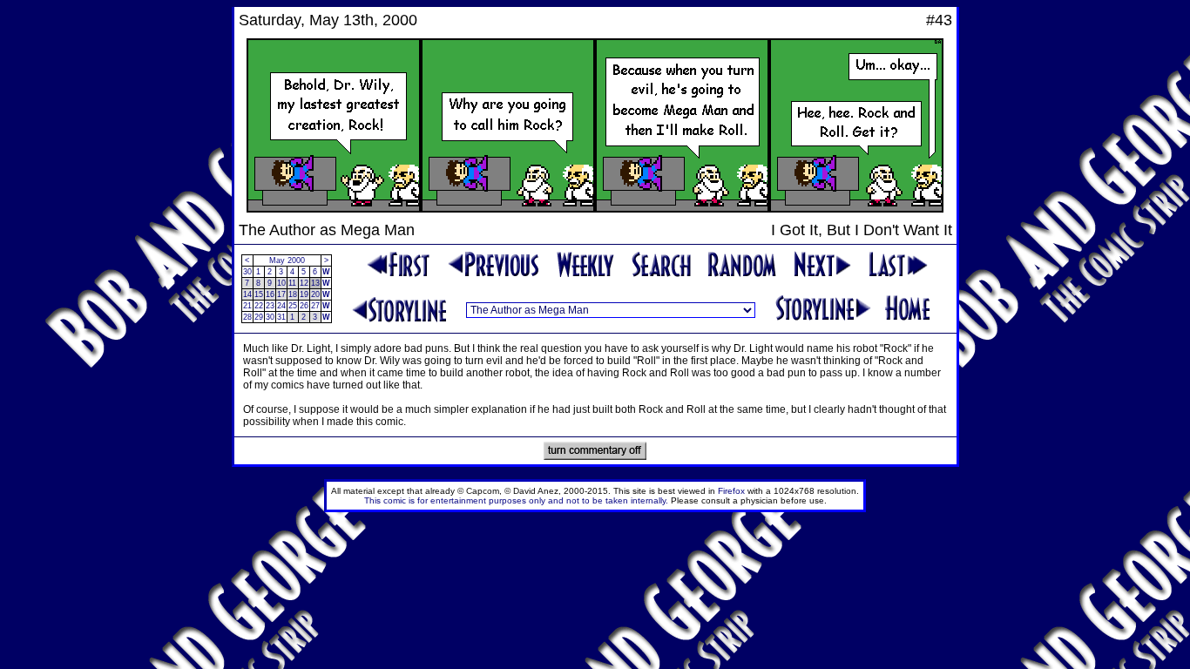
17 (281, 294)
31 (281, 317)
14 (247, 294)
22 (258, 305)
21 (247, 305)
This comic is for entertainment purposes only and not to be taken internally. (516, 500)
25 (292, 305)
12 (304, 283)
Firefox (731, 491)
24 (281, 305)
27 (315, 305)
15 (258, 294)
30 (247, 271)
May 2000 (287, 260)
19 (304, 294)
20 (315, 294)
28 (247, 317)
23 (270, 305)
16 (270, 294)
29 (258, 317)
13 (315, 283)
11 (292, 283)
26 (304, 305)
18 (292, 294)
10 (281, 283)
